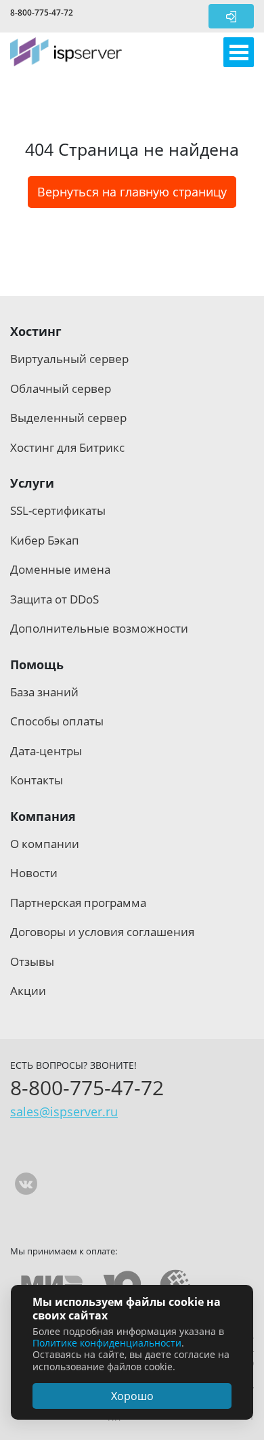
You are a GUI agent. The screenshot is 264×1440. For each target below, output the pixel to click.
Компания (43, 816)
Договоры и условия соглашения (102, 931)
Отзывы (32, 961)
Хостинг (36, 331)
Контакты (36, 780)
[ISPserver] (66, 51)
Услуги (32, 483)
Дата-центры (46, 751)
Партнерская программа (78, 902)
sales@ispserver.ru (64, 1111)
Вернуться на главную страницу (132, 192)
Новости (34, 873)
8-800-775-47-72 (41, 12)
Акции (28, 990)
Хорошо (132, 1396)
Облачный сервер (60, 388)
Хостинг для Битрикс (67, 447)
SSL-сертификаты (58, 510)
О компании (44, 843)
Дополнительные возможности (99, 628)
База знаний (44, 692)
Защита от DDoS (54, 599)
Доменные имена (60, 569)
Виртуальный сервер (69, 358)
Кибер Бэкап (44, 540)
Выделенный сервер (68, 417)
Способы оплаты (57, 721)
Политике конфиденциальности (106, 1342)
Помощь (37, 664)
